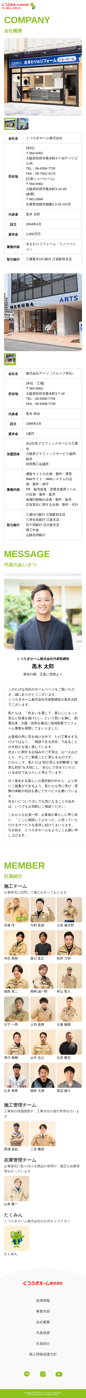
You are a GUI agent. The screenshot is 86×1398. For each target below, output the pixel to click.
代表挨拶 (43, 1333)
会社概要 (43, 1322)
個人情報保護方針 (43, 1354)
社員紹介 (43, 1343)
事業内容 (43, 1311)
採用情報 (43, 1301)
